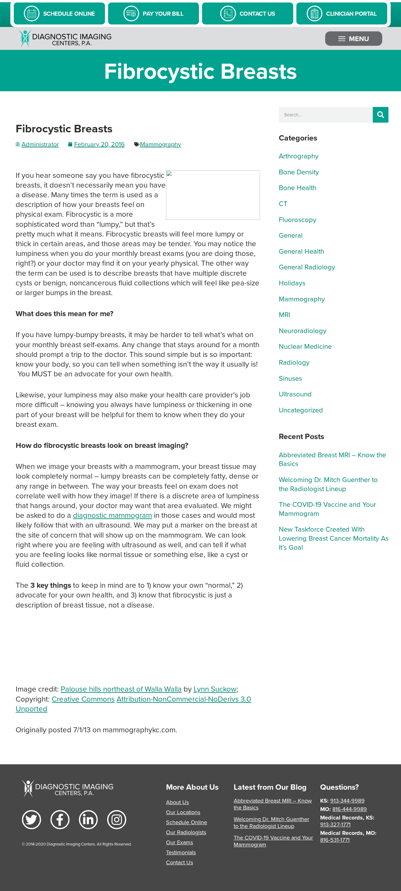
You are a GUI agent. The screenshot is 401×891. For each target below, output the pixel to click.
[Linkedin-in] (88, 819)
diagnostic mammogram (112, 515)
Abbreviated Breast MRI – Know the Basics (332, 459)
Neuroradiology (302, 330)
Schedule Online (186, 822)
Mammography (160, 144)
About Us (177, 802)
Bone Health (297, 187)
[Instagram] (116, 819)
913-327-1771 (335, 824)
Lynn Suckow (215, 688)
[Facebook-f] (60, 819)
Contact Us (179, 862)
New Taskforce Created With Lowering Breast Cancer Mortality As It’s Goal (333, 538)
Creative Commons (83, 698)
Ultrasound (295, 394)
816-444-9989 (349, 809)
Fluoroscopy (297, 219)
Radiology (294, 362)
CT (283, 203)
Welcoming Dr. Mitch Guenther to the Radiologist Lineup (328, 484)
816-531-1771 (335, 840)
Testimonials (181, 852)
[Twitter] (31, 819)
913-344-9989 (347, 800)
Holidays (292, 283)
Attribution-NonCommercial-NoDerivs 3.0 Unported (133, 703)
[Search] (380, 115)
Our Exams (179, 842)
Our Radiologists (186, 832)
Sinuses (290, 378)
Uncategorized (301, 410)
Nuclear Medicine (305, 346)
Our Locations (183, 812)
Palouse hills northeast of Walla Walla (121, 688)
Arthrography (299, 156)
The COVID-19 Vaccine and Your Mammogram (327, 508)
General (291, 235)
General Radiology (307, 267)
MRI (284, 314)
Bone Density (299, 172)
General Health (301, 251)
